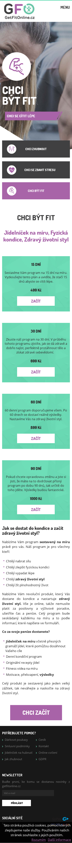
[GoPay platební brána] (60, 821)
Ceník (42, 740)
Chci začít (36, 712)
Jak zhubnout (13, 759)
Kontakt (44, 746)
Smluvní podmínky (17, 746)
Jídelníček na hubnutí (18, 752)
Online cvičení (48, 752)
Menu (65, 7)
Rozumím (38, 839)
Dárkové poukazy (16, 740)
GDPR (42, 759)
